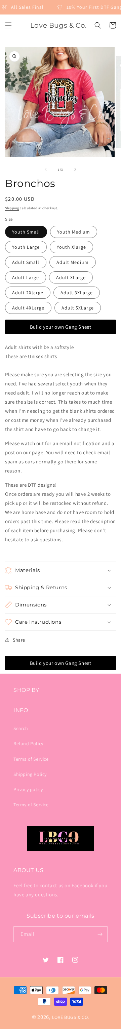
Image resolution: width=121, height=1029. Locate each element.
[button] (8, 25)
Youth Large (26, 247)
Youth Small (26, 232)
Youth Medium (73, 232)
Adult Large (25, 277)
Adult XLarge (71, 277)
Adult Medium (72, 262)
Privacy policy (28, 789)
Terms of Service (31, 759)
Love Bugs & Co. (70, 1017)
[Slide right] (75, 169)
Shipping (12, 208)
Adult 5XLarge (78, 308)
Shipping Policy (30, 774)
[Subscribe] (99, 934)
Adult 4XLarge (28, 308)
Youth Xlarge (71, 247)
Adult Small (25, 262)
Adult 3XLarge (77, 293)
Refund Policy (28, 743)
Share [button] (19, 640)
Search (20, 728)
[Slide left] (45, 169)
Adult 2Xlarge (27, 293)
